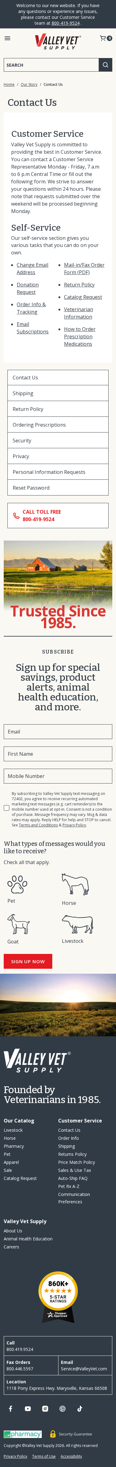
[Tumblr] (80, 1408)
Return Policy (79, 284)
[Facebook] (10, 1408)
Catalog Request (83, 297)
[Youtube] (28, 1408)
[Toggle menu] (7, 38)
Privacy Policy (74, 825)
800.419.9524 (19, 1349)
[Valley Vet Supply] (58, 41)
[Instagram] (45, 1408)
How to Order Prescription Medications (80, 336)
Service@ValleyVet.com (84, 1369)
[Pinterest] (62, 1408)
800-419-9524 (65, 23)
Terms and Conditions (38, 825)
